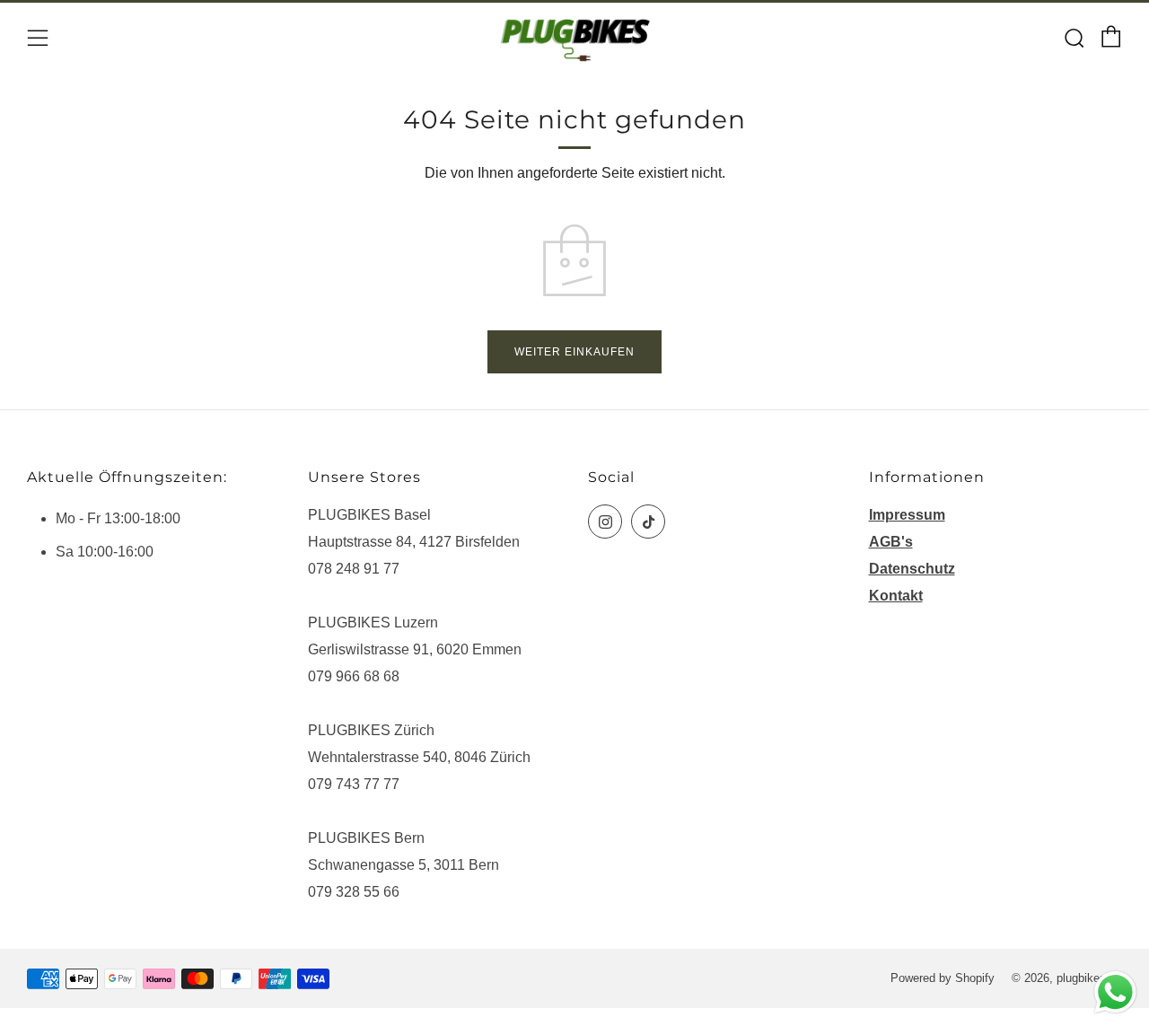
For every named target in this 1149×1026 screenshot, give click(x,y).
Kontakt (896, 595)
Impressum (907, 514)
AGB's (891, 541)
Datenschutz (912, 568)
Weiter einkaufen (574, 352)
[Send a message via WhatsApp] (1115, 992)
